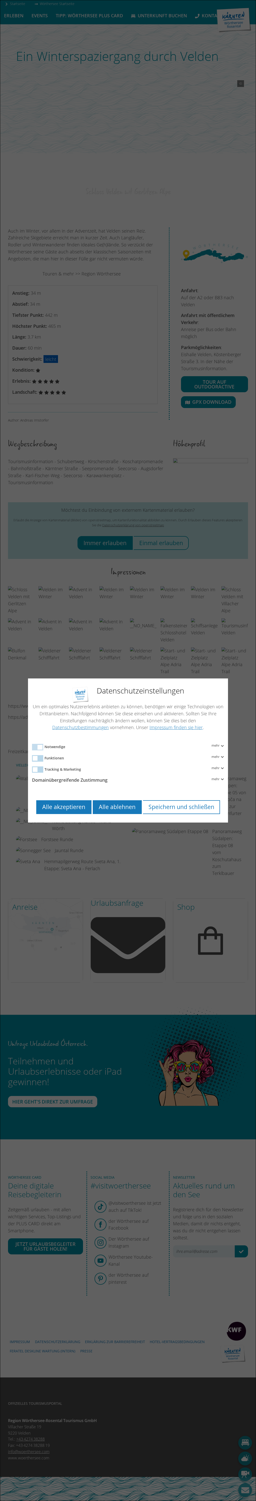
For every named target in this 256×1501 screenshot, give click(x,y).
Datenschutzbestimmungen (80, 727)
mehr (216, 745)
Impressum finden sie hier (176, 727)
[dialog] (128, 750)
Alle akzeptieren (63, 807)
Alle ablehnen (117, 807)
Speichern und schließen (181, 807)
